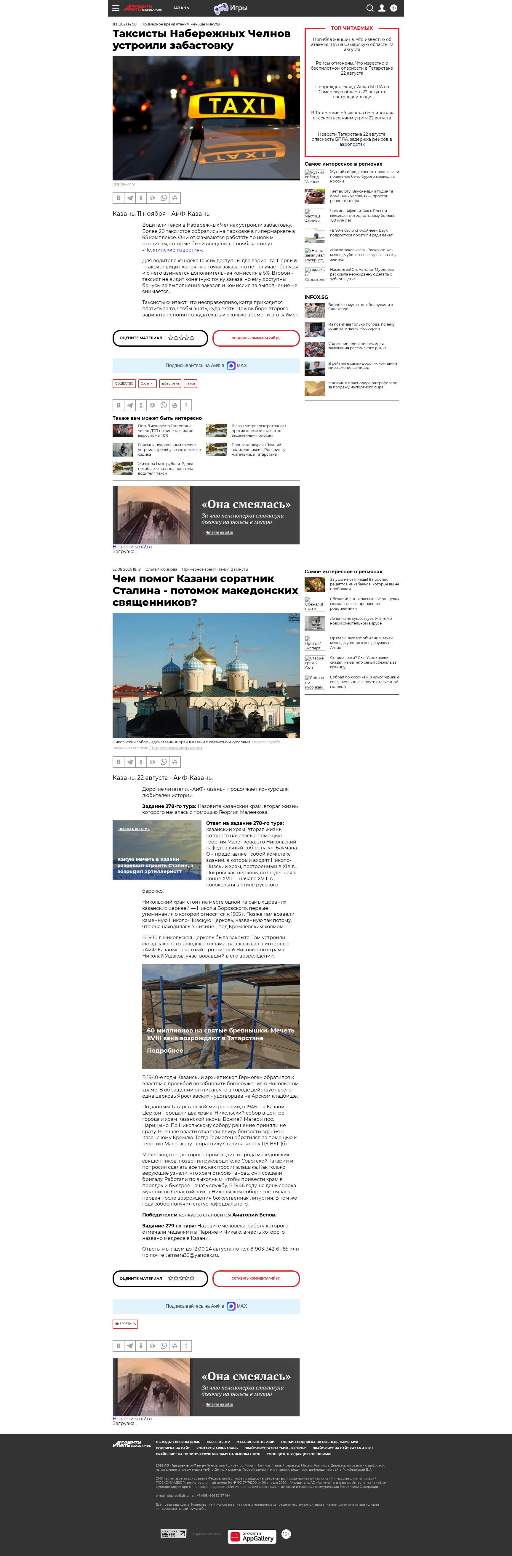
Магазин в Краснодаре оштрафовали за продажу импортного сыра (362, 385)
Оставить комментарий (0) (256, 338)
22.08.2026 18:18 (127, 569)
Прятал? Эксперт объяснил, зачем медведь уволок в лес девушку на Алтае (361, 643)
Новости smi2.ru (132, 547)
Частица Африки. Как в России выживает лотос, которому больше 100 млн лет (362, 215)
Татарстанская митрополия (176, 748)
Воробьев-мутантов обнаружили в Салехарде (360, 307)
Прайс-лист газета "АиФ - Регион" (275, 1448)
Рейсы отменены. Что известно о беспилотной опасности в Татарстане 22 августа (352, 68)
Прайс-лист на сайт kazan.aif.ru (343, 1448)
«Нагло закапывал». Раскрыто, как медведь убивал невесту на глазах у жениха (363, 255)
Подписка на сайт (173, 1448)
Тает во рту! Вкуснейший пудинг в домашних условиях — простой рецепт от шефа (361, 196)
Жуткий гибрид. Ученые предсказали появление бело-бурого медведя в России (364, 176)
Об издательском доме (178, 1442)
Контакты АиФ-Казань (217, 1448)
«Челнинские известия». (172, 250)
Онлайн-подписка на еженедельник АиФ (319, 1442)
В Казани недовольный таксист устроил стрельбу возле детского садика (169, 450)
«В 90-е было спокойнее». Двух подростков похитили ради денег (361, 232)
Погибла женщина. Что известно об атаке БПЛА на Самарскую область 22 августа (352, 44)
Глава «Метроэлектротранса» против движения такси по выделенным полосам (259, 431)
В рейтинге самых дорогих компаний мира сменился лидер (362, 365)
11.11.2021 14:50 (125, 24)
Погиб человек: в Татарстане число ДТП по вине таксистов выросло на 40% (165, 431)
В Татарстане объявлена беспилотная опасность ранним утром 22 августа (352, 116)
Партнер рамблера (207, 1534)
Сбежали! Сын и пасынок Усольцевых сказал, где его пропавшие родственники (364, 604)
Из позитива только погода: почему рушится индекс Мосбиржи (361, 326)
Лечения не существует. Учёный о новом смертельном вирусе (361, 620)
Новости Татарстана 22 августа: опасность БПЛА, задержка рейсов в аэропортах (352, 139)
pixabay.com (124, 184)
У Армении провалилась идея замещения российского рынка (357, 346)
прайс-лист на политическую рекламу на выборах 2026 (208, 1454)
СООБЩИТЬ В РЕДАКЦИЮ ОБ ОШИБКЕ (299, 1454)
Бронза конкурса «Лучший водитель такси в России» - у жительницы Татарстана (258, 450)
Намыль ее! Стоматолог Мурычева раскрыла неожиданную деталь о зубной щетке (362, 274)
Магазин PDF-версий (255, 1442)
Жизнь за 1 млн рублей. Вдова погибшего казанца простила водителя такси (165, 469)
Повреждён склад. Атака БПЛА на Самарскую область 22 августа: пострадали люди (352, 92)
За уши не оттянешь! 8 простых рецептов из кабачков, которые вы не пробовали (364, 584)
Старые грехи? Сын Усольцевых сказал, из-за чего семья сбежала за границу (363, 662)
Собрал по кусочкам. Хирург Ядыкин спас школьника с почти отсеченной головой (364, 682)
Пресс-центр (218, 1442)
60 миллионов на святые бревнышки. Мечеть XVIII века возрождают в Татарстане (221, 1034)
